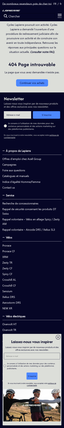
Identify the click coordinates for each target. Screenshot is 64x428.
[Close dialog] (58, 337)
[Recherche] (5, 16)
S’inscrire (46, 114)
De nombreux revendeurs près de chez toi (26, 3)
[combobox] (28, 16)
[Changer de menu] (60, 16)
